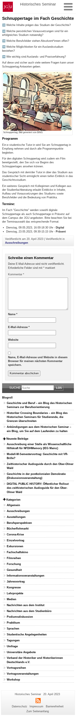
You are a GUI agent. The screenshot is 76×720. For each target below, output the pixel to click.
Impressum (36, 706)
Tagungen (13, 640)
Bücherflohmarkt (17, 528)
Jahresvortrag (16, 581)
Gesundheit (14, 569)
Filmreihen (14, 558)
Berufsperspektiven (19, 522)
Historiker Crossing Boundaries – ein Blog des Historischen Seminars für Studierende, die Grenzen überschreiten (37, 417)
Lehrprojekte (15, 593)
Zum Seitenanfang (37, 711)
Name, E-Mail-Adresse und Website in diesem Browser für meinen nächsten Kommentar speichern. (38, 361)
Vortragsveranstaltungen (23, 673)
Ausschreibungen (16, 242)
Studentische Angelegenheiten (27, 634)
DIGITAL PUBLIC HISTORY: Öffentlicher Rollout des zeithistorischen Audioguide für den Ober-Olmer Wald (38, 487)
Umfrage (12, 646)
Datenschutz (19, 706)
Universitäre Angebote (21, 652)
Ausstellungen (16, 517)
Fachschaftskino (17, 552)
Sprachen (13, 628)
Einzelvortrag (15, 540)
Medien (11, 599)
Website (13, 339)
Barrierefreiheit (55, 706)
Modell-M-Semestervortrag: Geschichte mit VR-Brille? (37, 456)
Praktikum (13, 622)
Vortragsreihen (16, 667)
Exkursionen (15, 546)
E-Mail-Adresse (19, 327)
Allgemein (13, 505)
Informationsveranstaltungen (25, 575)
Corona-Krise (15, 534)
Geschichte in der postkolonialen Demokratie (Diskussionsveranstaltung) (36, 476)
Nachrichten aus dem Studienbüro (29, 611)
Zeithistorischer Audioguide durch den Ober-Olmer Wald (40, 466)
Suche (14, 387)
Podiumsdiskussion (20, 616)
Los (59, 387)
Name (12, 314)
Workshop (13, 679)
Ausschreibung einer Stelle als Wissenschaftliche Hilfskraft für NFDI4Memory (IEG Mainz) (39, 446)
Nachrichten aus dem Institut (25, 605)
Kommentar (16, 274)
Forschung (14, 564)
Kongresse (14, 587)
